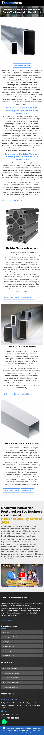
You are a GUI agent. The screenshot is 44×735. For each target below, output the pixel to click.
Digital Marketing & (14, 733)
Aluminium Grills (10, 668)
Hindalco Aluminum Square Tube (22, 443)
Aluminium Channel (12, 687)
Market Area (9, 655)
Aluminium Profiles (11, 673)
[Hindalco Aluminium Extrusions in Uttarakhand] (22, 225)
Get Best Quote (12, 297)
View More (26, 297)
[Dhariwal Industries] (11, 3)
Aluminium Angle (11, 682)
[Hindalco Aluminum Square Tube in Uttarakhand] (22, 420)
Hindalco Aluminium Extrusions (22, 248)
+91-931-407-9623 (11, 714)
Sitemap (7, 651)
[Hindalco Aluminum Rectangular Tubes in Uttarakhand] (22, 41)
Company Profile (11, 637)
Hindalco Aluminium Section (22, 347)
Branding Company (30, 733)
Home (6, 632)
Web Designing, (34, 730)
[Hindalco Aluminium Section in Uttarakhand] (22, 324)
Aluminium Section (11, 678)
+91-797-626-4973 (11, 718)
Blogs (6, 641)
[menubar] (41, 3)
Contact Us (9, 646)
